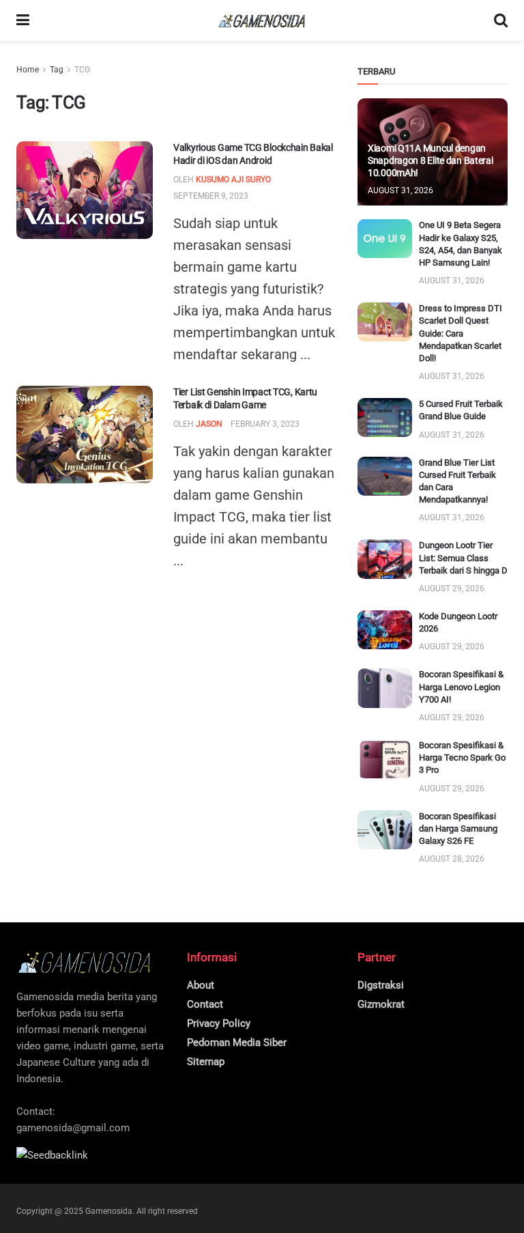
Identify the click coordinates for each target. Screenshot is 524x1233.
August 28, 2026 (451, 859)
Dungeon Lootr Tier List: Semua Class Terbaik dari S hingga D (463, 557)
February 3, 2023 (265, 424)
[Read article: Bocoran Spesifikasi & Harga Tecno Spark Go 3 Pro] (385, 758)
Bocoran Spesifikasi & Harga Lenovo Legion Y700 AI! (461, 686)
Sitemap (205, 1061)
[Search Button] (501, 20)
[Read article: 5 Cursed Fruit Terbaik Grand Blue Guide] (385, 417)
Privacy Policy (218, 1023)
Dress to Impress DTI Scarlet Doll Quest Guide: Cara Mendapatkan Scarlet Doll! (460, 333)
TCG (82, 69)
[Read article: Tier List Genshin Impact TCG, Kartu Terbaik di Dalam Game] (84, 434)
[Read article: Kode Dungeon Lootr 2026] (385, 629)
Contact (205, 1004)
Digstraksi (381, 985)
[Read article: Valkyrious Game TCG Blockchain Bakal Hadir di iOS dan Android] (84, 190)
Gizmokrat (381, 1004)
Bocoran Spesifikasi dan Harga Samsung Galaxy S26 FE (458, 828)
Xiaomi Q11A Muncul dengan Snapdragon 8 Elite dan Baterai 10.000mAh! (430, 160)
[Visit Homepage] (262, 21)
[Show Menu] (22, 20)
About (200, 985)
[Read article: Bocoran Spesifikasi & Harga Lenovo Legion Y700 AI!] (385, 687)
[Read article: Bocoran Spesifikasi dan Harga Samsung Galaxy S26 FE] (385, 829)
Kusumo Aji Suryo (233, 179)
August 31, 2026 (400, 190)
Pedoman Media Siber (237, 1042)
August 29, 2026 (451, 588)
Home (27, 69)
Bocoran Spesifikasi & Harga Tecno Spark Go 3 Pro (462, 757)
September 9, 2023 (210, 196)
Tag (56, 69)
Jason (209, 424)
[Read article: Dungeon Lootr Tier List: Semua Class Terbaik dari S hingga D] (385, 558)
